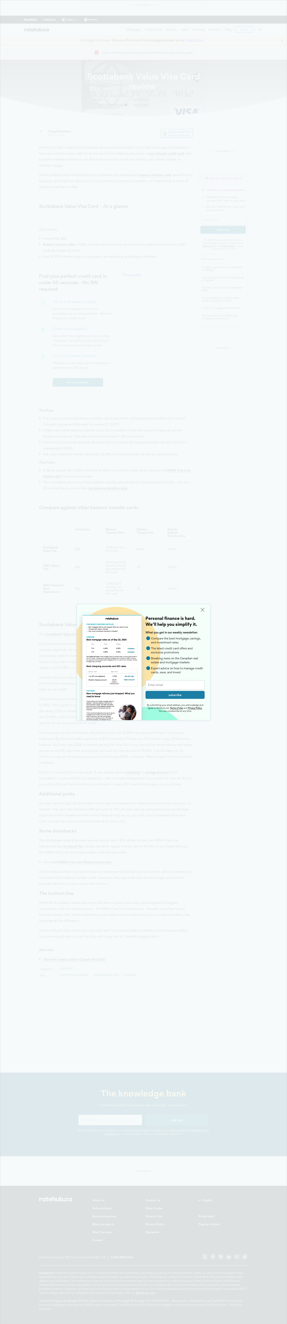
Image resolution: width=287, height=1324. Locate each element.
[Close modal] (203, 610)
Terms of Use (176, 708)
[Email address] (175, 685)
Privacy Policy (195, 708)
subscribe (175, 695)
